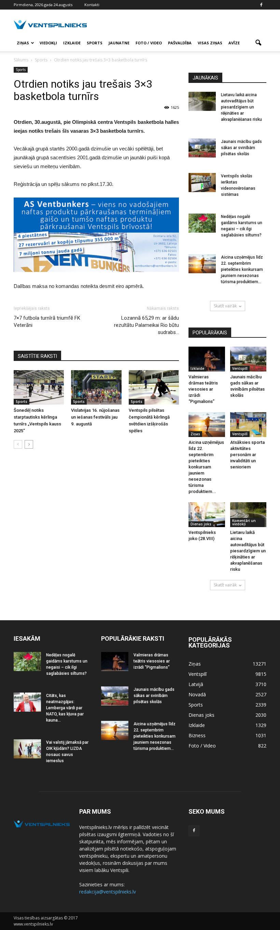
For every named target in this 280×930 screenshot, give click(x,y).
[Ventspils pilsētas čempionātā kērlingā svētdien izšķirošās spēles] (154, 387)
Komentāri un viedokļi (244, 522)
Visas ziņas (210, 42)
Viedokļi (48, 42)
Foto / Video (149, 42)
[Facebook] (261, 5)
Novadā (197, 694)
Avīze (234, 42)
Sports (94, 42)
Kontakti (91, 4)
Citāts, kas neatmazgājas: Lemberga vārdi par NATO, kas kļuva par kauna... (65, 708)
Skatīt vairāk (225, 306)
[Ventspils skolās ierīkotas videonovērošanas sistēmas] (202, 182)
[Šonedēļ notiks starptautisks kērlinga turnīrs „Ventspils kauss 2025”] (39, 387)
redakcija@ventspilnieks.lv (107, 891)
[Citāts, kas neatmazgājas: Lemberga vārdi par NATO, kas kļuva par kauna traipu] (27, 702)
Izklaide (72, 42)
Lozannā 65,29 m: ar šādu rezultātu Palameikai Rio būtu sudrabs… (146, 325)
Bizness (197, 735)
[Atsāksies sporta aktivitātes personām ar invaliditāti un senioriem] (248, 424)
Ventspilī (240, 368)
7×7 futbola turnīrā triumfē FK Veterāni (47, 321)
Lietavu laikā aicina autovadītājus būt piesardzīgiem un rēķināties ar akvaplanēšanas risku (241, 107)
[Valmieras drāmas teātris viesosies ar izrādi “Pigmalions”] (206, 359)
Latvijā (195, 684)
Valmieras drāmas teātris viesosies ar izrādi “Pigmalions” (203, 389)
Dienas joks (201, 524)
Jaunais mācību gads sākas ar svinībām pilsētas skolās (241, 147)
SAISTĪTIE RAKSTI (37, 356)
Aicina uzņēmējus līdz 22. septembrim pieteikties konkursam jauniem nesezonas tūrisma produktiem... (242, 269)
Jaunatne (119, 42)
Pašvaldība (180, 42)
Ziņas (23, 42)
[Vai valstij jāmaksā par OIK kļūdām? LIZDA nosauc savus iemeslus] (27, 748)
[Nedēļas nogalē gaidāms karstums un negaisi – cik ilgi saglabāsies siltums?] (202, 223)
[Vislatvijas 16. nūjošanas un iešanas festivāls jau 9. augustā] (96, 387)
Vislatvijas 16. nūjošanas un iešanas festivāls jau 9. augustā (95, 417)
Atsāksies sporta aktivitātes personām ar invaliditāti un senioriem (247, 454)
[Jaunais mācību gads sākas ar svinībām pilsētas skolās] (202, 148)
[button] (258, 43)
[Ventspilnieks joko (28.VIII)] (206, 514)
